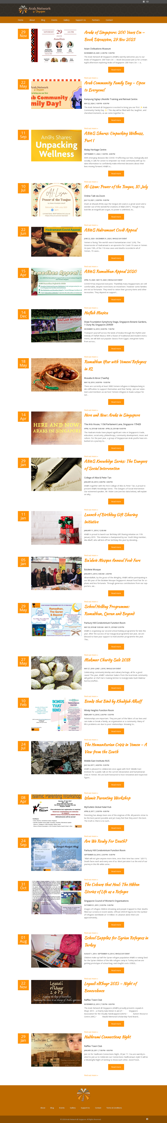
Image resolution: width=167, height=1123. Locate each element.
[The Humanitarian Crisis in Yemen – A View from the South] (56, 773)
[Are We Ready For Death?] (56, 870)
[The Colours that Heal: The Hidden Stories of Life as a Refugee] (56, 913)
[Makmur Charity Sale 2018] (56, 688)
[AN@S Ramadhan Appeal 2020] (56, 295)
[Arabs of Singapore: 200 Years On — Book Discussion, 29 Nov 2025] (56, 61)
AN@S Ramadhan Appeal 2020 (110, 271)
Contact (109, 20)
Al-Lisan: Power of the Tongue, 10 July (115, 187)
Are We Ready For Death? (105, 841)
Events (54, 20)
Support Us (81, 20)
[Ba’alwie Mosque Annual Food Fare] (56, 589)
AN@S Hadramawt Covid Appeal (110, 230)
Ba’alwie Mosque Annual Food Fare (112, 560)
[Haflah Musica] (56, 341)
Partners (96, 20)
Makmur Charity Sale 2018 (107, 660)
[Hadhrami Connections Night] (56, 1066)
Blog (43, 20)
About (32, 20)
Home (20, 20)
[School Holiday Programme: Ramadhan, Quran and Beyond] (56, 635)
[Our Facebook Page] (147, 1119)
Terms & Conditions (114, 1108)
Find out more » (91, 78)
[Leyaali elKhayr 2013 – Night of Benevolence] (56, 1003)
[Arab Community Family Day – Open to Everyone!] (56, 108)
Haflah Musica (96, 313)
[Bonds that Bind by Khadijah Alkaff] (56, 730)
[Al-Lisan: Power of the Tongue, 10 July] (56, 215)
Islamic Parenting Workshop (107, 798)
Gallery (66, 20)
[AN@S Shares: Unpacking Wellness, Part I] (56, 160)
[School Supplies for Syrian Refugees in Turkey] (56, 967)
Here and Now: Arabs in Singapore (112, 415)
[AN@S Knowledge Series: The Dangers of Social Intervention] (56, 490)
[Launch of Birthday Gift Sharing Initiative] (56, 544)
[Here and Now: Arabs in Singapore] (56, 444)
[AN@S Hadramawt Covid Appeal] (56, 256)
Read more (116, 69)
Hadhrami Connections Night (107, 1037)
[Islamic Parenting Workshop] (56, 826)
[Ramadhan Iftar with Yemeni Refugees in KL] (56, 390)
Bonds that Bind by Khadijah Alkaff (112, 701)
